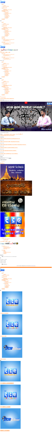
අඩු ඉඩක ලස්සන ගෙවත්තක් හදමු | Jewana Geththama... (9, 153)
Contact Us (3, 19)
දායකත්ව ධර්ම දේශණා (8, 13)
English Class (7, 17)
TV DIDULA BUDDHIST (4, 313)
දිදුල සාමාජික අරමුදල (6, 43)
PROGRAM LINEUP (6, 6)
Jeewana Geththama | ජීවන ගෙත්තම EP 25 (7, 98)
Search (10, 158)
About (3, 8)
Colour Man (6, 16)
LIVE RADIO (5, 7)
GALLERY (3, 18)
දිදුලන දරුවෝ (7, 15)
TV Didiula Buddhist (6, 29)
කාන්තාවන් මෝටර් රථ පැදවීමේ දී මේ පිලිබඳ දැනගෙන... (9, 147)
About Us (5, 251)
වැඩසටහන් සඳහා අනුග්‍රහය (7, 44)
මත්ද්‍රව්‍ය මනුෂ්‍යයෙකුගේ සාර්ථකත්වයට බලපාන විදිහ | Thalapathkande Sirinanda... (13, 144)
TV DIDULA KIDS (6, 71)
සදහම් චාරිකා (5, 248)
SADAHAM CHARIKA (5, 10)
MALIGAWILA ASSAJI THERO (8, 9)
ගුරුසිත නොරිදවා (7, 73)
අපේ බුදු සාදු (6, 14)
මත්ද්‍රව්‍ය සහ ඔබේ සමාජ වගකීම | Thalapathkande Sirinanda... (10, 141)
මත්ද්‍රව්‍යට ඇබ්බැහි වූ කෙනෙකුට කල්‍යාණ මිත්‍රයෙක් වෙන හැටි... (10, 138)
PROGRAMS (3, 68)
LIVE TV (5, 5)
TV (2, 22)
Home (1, 100)
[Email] (0, 271)
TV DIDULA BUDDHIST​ (7, 383)
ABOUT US (5, 66)
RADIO (3, 64)
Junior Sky (6, 75)
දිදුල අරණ (6, 12)
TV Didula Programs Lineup (7, 252)
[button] (26, 20)
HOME (3, 4)
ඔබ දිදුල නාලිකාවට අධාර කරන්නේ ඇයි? (9, 39)
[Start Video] (26, 116)
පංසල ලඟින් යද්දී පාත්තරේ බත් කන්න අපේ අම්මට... (8, 150)
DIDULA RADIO (5, 430)
